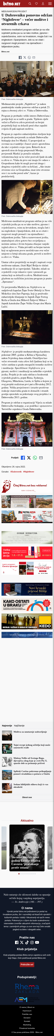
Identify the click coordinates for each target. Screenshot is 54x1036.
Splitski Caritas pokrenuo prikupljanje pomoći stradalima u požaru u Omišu (32, 772)
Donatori (27, 1018)
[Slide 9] (35, 873)
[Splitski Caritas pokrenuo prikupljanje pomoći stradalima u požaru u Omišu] (7, 775)
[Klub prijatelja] (36, 4)
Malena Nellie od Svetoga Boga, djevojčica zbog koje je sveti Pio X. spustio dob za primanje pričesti (30, 760)
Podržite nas (27, 1014)
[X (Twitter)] (22, 943)
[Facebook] (16, 943)
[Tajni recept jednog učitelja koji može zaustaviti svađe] (7, 749)
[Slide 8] (33, 873)
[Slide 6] (29, 873)
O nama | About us (27, 1007)
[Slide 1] (19, 873)
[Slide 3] (22, 873)
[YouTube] (37, 943)
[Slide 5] (27, 873)
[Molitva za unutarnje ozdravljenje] (7, 736)
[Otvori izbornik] (50, 4)
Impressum (27, 1011)
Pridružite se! (27, 964)
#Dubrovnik (16, 472)
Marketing (27, 1025)
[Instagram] (32, 943)
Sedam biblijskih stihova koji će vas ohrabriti (31, 785)
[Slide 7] (31, 873)
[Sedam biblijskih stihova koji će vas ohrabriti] (7, 788)
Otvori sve (27, 797)
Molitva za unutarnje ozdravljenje (30, 732)
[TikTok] (27, 943)
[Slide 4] (24, 873)
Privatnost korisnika (27, 1028)
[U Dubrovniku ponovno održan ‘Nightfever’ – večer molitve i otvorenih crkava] (27, 79)
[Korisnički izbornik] (43, 4)
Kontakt (27, 1021)
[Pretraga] (30, 4)
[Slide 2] (20, 873)
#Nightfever (28, 472)
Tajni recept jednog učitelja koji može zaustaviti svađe (32, 746)
